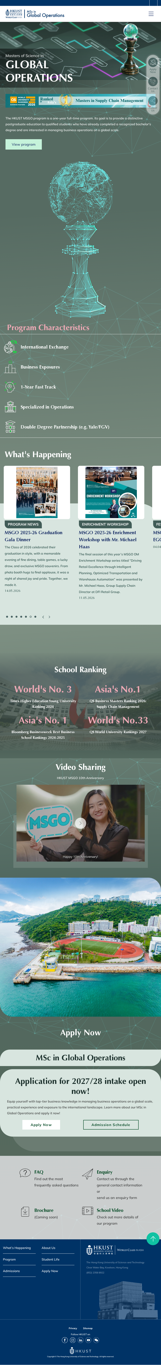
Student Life (50, 1259)
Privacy (73, 1328)
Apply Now (41, 1125)
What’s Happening (17, 1248)
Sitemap (87, 1328)
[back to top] (152, 1238)
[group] (37, 530)
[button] (43, 617)
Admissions (11, 1271)
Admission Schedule (110, 1125)
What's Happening (38, 454)
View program (24, 144)
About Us (48, 1248)
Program (9, 1259)
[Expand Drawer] (153, 3)
